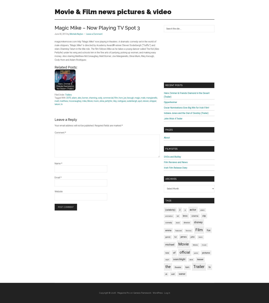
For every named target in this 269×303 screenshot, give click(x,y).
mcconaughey (75, 101)
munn (96, 101)
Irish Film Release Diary (175, 167)
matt (57, 101)
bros (185, 216)
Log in (167, 293)
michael (169, 244)
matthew (64, 101)
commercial (108, 98)
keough (130, 98)
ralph (167, 260)
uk (166, 274)
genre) (167, 237)
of (174, 252)
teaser (200, 259)
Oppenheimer (170, 102)
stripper (153, 101)
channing (93, 98)
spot (140, 101)
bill (178, 216)
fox (208, 230)
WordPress (158, 293)
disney (198, 222)
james (184, 237)
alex (79, 98)
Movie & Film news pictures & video (113, 12)
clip (204, 216)
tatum (57, 104)
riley (115, 101)
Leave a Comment (94, 34)
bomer (85, 98)
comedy (168, 223)
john (193, 237)
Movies (195, 245)
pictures (206, 252)
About (167, 137)
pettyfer (108, 101)
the (168, 267)
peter (196, 253)
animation (169, 216)
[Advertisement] (189, 57)
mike (84, 101)
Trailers (68, 95)
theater (178, 267)
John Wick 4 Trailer (173, 118)
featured (178, 231)
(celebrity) (170, 210)
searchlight (179, 259)
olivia (102, 101)
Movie (90, 101)
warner (182, 274)
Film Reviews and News (176, 162)
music (204, 245)
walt (173, 274)
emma (168, 230)
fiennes (188, 231)
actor (193, 209)
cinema (195, 216)
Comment (60, 132)
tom (187, 267)
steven (146, 101)
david (178, 223)
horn (121, 98)
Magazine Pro (123, 293)
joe (125, 98)
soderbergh (132, 101)
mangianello (151, 98)
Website (59, 191)
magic (137, 98)
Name (58, 163)
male (143, 98)
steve (191, 260)
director (187, 223)
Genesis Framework (142, 293)
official (185, 252)
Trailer (199, 266)
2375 (68, 98)
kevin (201, 237)
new (167, 253)
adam (74, 98)
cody (100, 98)
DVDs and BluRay (172, 156)
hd (175, 237)
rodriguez (122, 101)
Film (116, 98)
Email (58, 177)
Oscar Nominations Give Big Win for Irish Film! (186, 107)
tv (62, 104)
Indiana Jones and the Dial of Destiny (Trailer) (186, 113)
